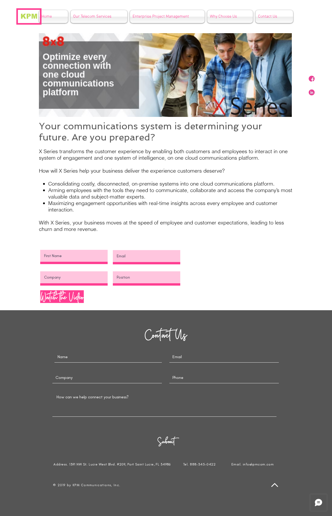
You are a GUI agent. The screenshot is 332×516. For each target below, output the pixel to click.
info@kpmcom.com (258, 464)
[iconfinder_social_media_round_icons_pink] (312, 79)
